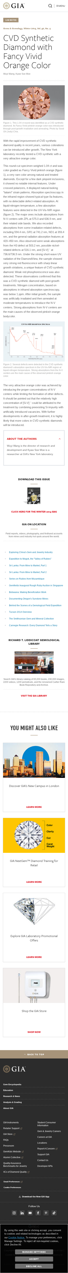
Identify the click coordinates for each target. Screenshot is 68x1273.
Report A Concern (46, 1148)
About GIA (8, 1108)
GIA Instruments (11, 1122)
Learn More (34, 807)
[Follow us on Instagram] (14, 1213)
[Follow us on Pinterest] (46, 1213)
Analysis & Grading (12, 1102)
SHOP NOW (34, 1032)
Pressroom (8, 1146)
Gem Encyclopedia (12, 1084)
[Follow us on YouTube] (30, 1213)
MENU (62, 6)
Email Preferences (12, 1181)
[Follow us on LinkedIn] (22, 1213)
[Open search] (50, 6)
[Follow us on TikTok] (54, 1213)
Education (8, 1090)
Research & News (11, 1096)
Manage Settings (34, 1251)
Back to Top (35, 1054)
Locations (42, 1143)
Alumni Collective (11, 1157)
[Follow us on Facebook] (38, 1213)
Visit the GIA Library (34, 695)
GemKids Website (12, 1151)
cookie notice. (16, 1237)
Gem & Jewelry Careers (49, 1131)
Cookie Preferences (12, 1187)
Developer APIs (45, 1166)
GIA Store (8, 1134)
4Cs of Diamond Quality (15, 1172)
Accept (34, 1258)
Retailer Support (11, 1128)
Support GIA (43, 1154)
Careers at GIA (44, 1137)
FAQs (6, 1140)
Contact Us (42, 1160)
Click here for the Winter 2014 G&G (34, 511)
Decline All (34, 1266)
